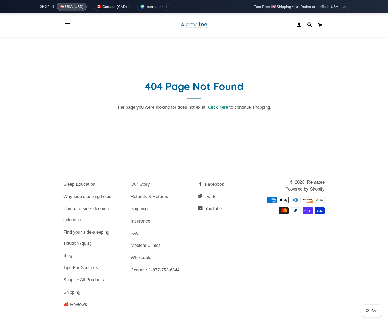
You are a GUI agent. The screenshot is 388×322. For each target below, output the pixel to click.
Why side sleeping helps (87, 196)
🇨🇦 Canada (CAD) (112, 6)
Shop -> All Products (83, 279)
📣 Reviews (75, 304)
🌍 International (153, 6)
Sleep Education (79, 184)
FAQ (135, 233)
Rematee (316, 182)
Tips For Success (80, 267)
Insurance (140, 221)
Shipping (71, 292)
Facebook (214, 184)
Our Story (140, 184)
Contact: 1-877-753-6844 (155, 270)
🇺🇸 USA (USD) (72, 6)
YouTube (213, 208)
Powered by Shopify (305, 189)
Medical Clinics (146, 245)
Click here (218, 107)
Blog (67, 255)
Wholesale (141, 257)
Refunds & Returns (149, 196)
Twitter (211, 196)
